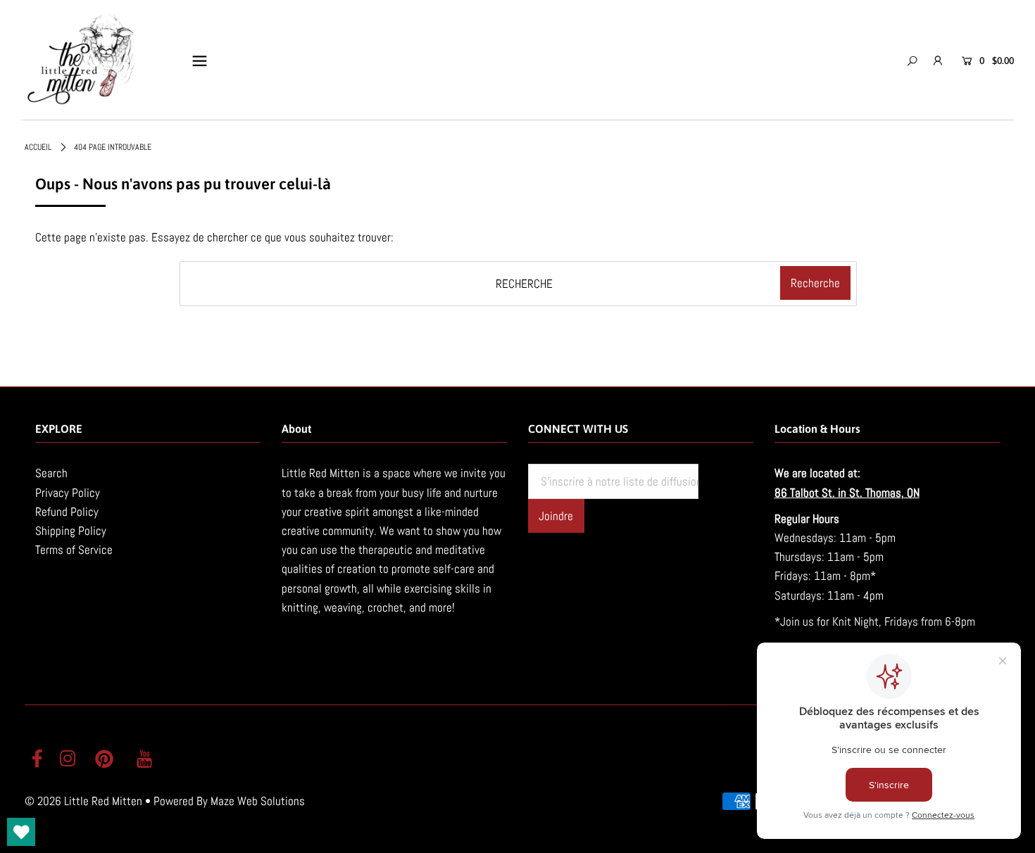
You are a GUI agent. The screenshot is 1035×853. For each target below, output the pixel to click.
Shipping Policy (70, 530)
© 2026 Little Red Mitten (83, 801)
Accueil (38, 147)
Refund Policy (67, 511)
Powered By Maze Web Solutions (229, 801)
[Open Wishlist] (21, 832)
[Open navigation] (200, 60)
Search (51, 473)
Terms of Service (74, 549)
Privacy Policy (67, 492)
